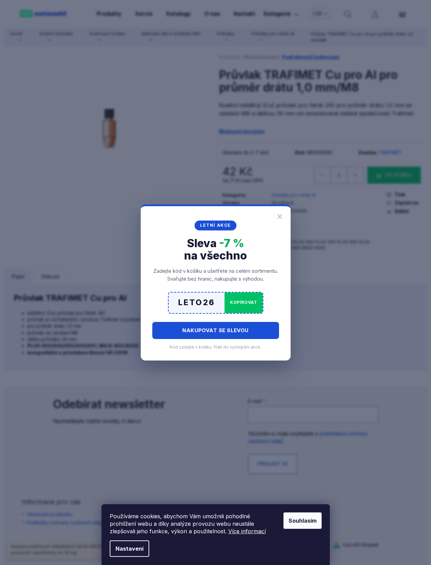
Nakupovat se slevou (215, 330)
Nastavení (129, 548)
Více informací (247, 531)
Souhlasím (303, 520)
